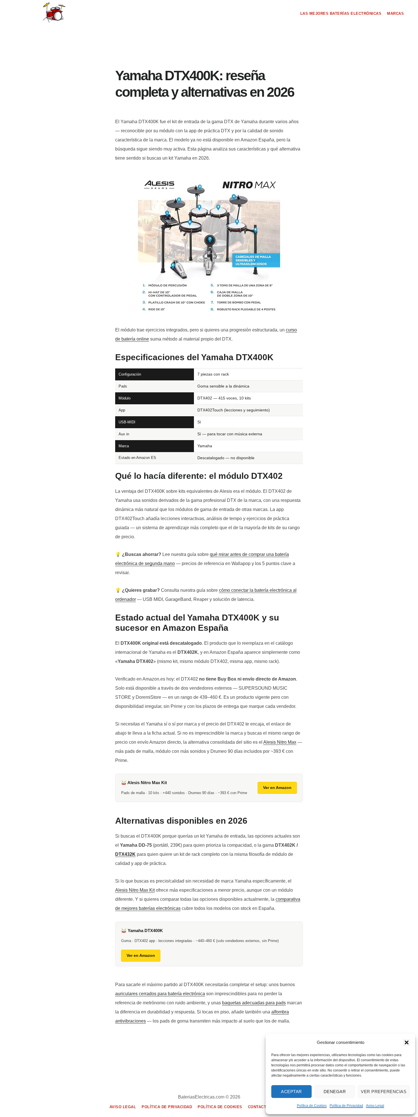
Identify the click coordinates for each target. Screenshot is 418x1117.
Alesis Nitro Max (279, 742)
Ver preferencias (383, 1091)
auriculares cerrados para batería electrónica (160, 993)
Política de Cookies (312, 1106)
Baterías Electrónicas (54, 12)
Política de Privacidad (346, 1106)
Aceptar (291, 1091)
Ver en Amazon (277, 787)
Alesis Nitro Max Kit (135, 890)
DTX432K (125, 854)
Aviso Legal (375, 1106)
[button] (406, 1042)
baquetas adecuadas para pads (254, 1002)
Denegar (335, 1091)
